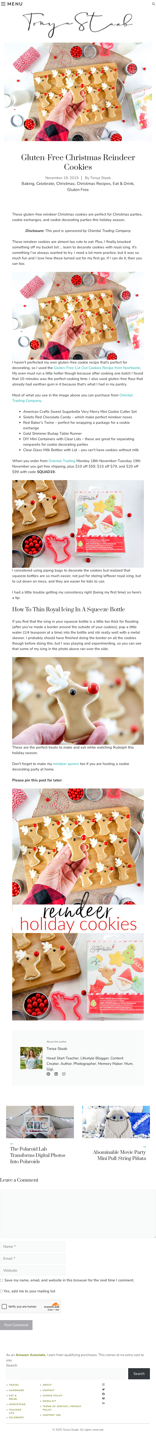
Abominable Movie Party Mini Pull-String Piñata (119, 1155)
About (47, 1384)
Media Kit (49, 1401)
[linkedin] (103, 1403)
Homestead (17, 1404)
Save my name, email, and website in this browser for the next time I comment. (69, 1280)
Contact (49, 1390)
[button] (153, 4)
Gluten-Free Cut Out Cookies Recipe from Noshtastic (97, 367)
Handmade (16, 1390)
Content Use (52, 1415)
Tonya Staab (100, 177)
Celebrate (45, 183)
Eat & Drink (123, 183)
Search (11, 1365)
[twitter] (103, 1389)
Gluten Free (78, 189)
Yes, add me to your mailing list (29, 1291)
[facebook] (103, 1394)
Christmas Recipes (94, 183)
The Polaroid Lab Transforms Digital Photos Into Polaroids (37, 1155)
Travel (14, 1384)
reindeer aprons (66, 763)
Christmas (65, 183)
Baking (28, 183)
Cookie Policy (53, 1395)
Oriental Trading (62, 460)
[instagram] (103, 1384)
